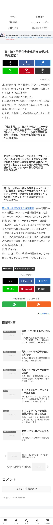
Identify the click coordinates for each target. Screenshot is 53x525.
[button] (42, 71)
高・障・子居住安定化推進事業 (18, 208)
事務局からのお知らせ (25, 269)
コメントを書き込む (26, 489)
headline (8, 269)
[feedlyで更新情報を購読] (14, 304)
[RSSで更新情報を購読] (39, 304)
